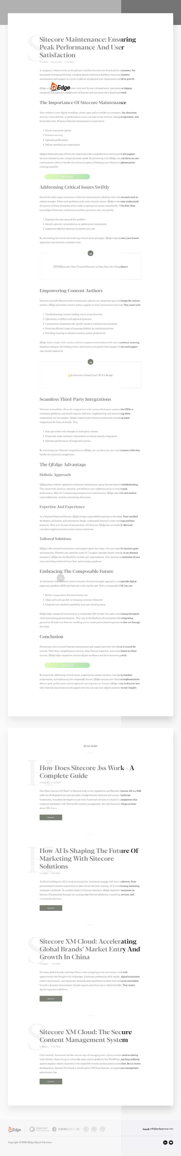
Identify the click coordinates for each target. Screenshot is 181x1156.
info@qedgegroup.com (161, 1129)
